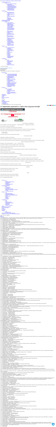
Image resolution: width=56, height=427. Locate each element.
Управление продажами (10, 84)
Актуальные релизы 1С (10, 47)
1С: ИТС (8, 91)
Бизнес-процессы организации (12, 3)
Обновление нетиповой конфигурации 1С (10, 38)
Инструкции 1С (9, 52)
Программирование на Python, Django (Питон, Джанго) (10, 13)
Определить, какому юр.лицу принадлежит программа (10, 43)
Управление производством (11, 83)
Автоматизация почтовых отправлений (11, 86)
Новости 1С (9, 53)
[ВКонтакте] (47, 105)
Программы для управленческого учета (10, 5)
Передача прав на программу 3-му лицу (10, 50)
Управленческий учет (10, 76)
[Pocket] (51, 105)
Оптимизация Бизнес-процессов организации (10, 9)
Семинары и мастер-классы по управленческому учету (11, 8)
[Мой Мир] (49, 105)
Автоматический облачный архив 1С (10, 41)
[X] (50, 105)
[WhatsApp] (53, 105)
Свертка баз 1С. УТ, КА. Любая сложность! (11, 23)
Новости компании (10, 60)
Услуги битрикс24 (10, 22)
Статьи (8, 51)
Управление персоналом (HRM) (12, 75)
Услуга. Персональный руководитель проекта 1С (10, 29)
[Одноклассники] (48, 105)
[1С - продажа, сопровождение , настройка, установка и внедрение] (10, 0)
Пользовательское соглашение (10, 57)
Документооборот (10, 80)
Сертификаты (9, 63)
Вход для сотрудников (5, 97)
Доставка (8, 54)
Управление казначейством (11, 79)
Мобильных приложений (9, 18)
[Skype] (54, 105)
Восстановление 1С (10, 35)
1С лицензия (9, 89)
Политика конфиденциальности (10, 55)
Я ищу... (3, 98)
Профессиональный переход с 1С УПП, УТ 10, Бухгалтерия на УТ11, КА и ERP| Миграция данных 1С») (10, 26)
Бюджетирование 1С (10, 77)
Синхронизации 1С (10, 33)
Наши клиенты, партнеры (9, 62)
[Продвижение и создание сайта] (2, 216)
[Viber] (52, 105)
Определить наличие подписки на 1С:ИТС (10, 45)
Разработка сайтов (10, 19)
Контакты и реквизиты (10, 64)
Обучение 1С (9, 39)
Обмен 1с (8, 32)
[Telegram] (55, 105)
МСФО (8, 78)
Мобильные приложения (11, 90)
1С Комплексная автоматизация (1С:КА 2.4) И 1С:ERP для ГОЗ (12, 74)
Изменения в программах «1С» (10, 48)
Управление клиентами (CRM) (12, 82)
